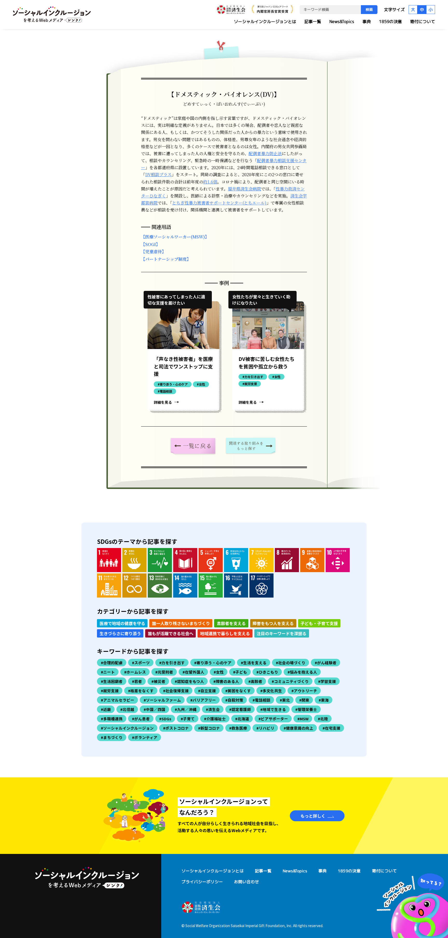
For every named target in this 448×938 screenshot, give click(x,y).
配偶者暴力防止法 (265, 153)
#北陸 (323, 718)
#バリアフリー (203, 700)
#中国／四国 (154, 709)
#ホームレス (135, 672)
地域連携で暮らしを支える (225, 633)
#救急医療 (238, 728)
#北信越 (127, 709)
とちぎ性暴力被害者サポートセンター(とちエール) (219, 203)
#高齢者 (255, 681)
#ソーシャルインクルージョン (127, 728)
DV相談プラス (158, 174)
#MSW (303, 718)
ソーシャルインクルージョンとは (265, 21)
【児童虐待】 (153, 252)
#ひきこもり (267, 672)
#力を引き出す (172, 662)
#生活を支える (254, 662)
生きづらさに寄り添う (120, 633)
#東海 (324, 700)
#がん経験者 (326, 662)
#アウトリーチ (304, 690)
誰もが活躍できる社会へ (170, 633)
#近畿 (106, 709)
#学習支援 (327, 681)
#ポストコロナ (176, 728)
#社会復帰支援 (176, 690)
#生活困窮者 (112, 681)
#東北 (285, 700)
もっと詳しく (312, 816)
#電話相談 (261, 700)
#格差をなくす (141, 690)
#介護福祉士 (215, 718)
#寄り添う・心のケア (213, 662)
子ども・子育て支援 (319, 623)
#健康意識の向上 (298, 728)
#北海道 (242, 718)
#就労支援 (110, 690)
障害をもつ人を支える (273, 623)
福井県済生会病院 (244, 189)
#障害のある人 (226, 681)
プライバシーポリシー (202, 882)
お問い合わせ (246, 882)
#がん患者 (141, 718)
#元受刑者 (164, 672)
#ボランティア (144, 737)
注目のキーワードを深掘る (281, 633)
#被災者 (158, 681)
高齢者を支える (231, 623)
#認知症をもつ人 (189, 681)
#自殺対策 (234, 700)
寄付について (422, 21)
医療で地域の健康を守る (122, 623)
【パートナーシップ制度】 (166, 259)
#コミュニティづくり (290, 681)
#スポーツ (141, 662)
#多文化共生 (271, 690)
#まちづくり (112, 737)
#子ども (240, 672)
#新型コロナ (209, 728)
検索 (369, 9)
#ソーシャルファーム (162, 700)
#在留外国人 (193, 672)
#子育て (188, 718)
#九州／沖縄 (186, 709)
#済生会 (213, 709)
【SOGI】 (150, 244)
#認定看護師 (240, 709)
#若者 (137, 681)
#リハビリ (265, 728)
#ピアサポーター (273, 718)
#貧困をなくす (238, 690)
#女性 (219, 672)
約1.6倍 (210, 182)
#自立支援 (207, 690)
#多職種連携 (112, 718)
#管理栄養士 (306, 709)
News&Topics (341, 21)
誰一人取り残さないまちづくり (181, 623)
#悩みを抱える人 (302, 672)
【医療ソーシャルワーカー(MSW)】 (175, 237)
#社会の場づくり (290, 662)
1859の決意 (390, 21)
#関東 (304, 700)
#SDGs (165, 718)
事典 (366, 21)
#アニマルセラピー (117, 700)
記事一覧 (312, 21)
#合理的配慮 (112, 662)
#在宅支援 (331, 728)
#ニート (108, 672)
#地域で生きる (273, 709)
